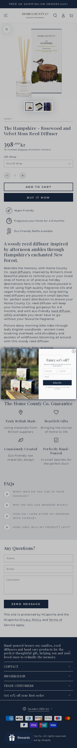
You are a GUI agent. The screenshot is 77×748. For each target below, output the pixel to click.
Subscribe (57, 382)
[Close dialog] (73, 351)
